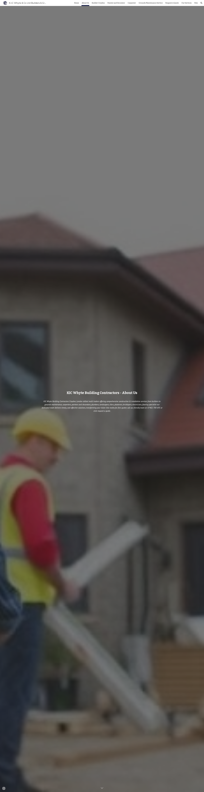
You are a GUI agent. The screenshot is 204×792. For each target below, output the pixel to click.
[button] (201, 3)
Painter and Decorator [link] (116, 3)
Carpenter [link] (132, 3)
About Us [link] (85, 3)
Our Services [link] (186, 3)
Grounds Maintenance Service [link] (151, 3)
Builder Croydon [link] (98, 3)
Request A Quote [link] (172, 3)
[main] (102, 391)
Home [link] (76, 3)
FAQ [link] (196, 3)
